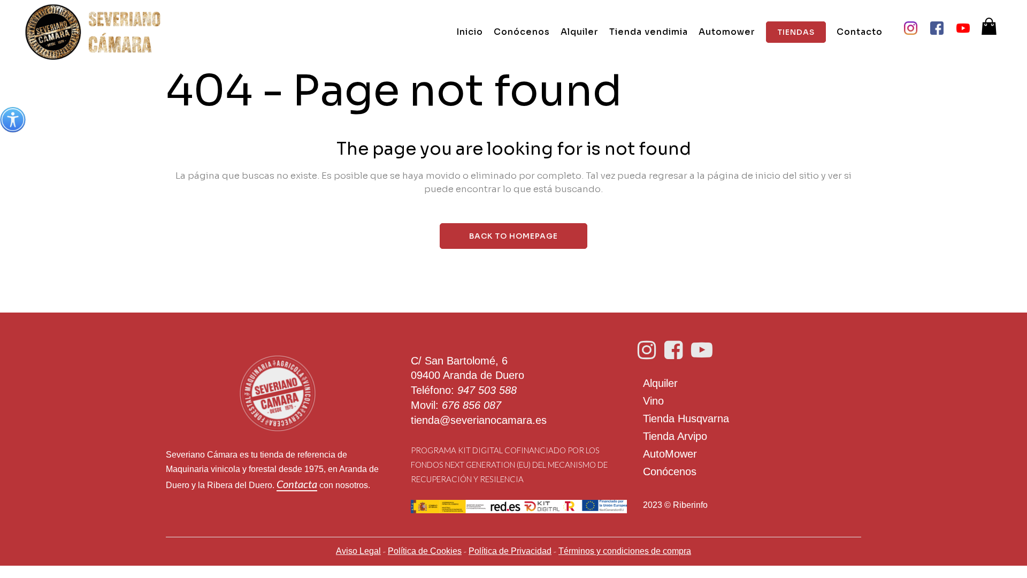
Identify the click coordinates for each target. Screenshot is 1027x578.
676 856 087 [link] (471, 405)
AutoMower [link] (670, 454)
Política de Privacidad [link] (510, 551)
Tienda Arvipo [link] (675, 436)
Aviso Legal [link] (358, 551)
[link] (13, 120)
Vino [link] (653, 401)
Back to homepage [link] (513, 236)
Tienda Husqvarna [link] (686, 418)
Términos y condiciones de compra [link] (624, 551)
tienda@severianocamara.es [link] (479, 420)
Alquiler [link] (660, 383)
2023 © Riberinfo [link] (675, 504)
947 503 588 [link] (487, 390)
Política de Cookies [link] (425, 551)
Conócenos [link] (669, 471)
